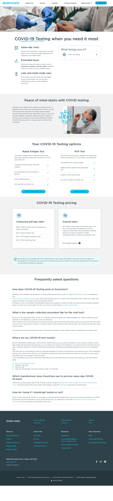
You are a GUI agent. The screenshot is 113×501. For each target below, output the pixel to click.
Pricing (36, 439)
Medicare (91, 420)
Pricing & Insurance (70, 3)
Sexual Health (66, 448)
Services (42, 3)
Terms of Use (21, 477)
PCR (67, 294)
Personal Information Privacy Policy (39, 477)
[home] (11, 3)
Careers (9, 439)
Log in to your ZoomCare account (24, 363)
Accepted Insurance (41, 443)
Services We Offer (39, 420)
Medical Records (66, 420)
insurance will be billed (70, 305)
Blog (90, 436)
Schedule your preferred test (22, 299)
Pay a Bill (37, 436)
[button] (56, 289)
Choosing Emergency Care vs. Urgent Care (69, 440)
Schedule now (100, 3)
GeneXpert (63, 385)
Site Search (37, 423)
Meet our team (11, 449)
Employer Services (13, 443)
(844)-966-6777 (11, 462)
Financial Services (40, 446)
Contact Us (64, 423)
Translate (95, 451)
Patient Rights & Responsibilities (86, 477)
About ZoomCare (12, 436)
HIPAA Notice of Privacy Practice (63, 477)
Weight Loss (29, 3)
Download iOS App (96, 439)
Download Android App (97, 443)
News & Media (11, 446)
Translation (65, 436)
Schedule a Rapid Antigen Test (33, 191)
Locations (55, 3)
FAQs (90, 423)
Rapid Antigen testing (80, 294)
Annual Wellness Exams (69, 445)
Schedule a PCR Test (80, 191)
